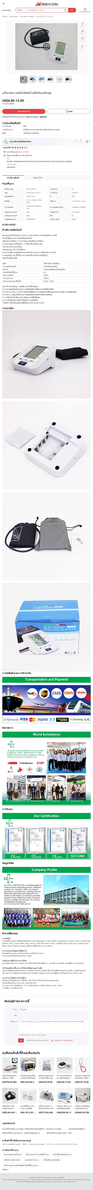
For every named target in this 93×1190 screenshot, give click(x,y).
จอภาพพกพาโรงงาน (32, 1160)
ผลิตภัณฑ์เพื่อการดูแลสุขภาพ (12, 1133)
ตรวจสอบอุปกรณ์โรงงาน (12, 1154)
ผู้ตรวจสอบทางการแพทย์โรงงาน (37, 1154)
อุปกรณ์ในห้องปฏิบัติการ (77, 1129)
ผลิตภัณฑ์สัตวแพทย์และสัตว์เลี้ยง (57, 1133)
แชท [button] (70, 111)
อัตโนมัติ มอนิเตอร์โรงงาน (62, 1154)
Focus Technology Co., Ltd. (48, 1177)
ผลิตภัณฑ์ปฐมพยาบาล (32, 1133)
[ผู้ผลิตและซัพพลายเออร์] (46, 4)
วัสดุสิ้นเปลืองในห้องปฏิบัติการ (34, 1129)
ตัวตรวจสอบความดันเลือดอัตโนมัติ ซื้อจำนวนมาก (21, 1165)
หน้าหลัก (4, 16)
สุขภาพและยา (14, 16)
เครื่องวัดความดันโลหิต (52, 1160)
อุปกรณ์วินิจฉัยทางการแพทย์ (44, 16)
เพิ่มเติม (5, 1169)
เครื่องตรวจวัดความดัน (12, 1160)
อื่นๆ (70, 1133)
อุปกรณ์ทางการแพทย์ (27, 16)
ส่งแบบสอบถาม (24, 111)
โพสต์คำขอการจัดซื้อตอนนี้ (62, 1040)
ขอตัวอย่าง (43, 117)
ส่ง (21, 1040)
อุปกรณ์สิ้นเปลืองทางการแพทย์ (12, 1129)
